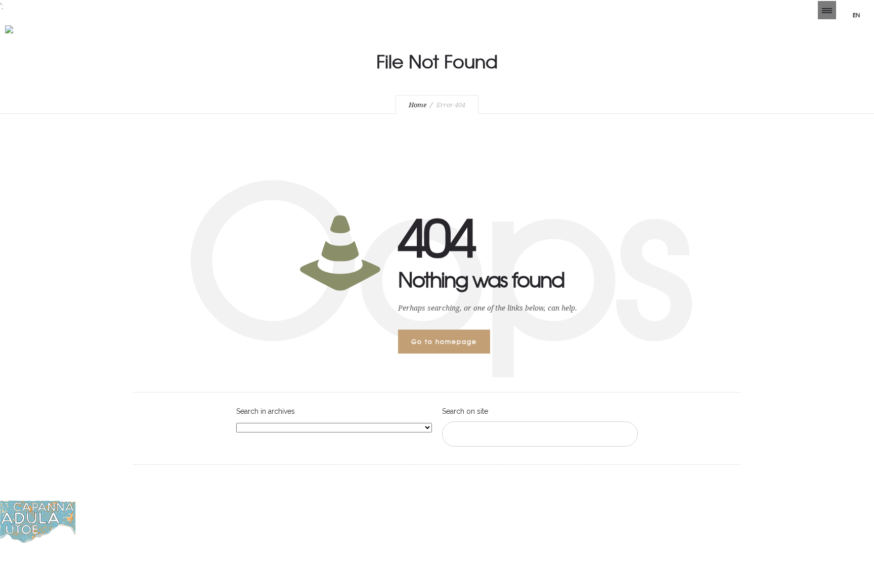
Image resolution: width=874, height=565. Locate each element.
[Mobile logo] (38, 541)
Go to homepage (444, 341)
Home (417, 105)
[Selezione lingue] (827, 10)
